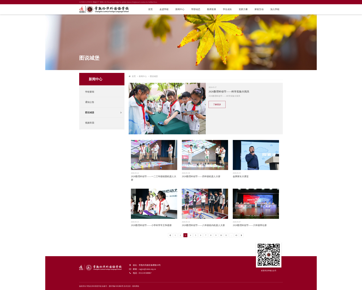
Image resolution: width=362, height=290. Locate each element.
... (231, 235)
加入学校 (274, 9)
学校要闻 (89, 92)
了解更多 (217, 104)
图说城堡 (89, 112)
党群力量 (243, 9)
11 (226, 235)
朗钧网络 (135, 286)
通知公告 (89, 102)
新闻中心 (179, 9)
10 (221, 235)
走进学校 (164, 9)
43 (236, 235)
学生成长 (227, 9)
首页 (150, 9)
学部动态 (195, 9)
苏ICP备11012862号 (116, 286)
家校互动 (259, 9)
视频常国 (89, 123)
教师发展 (211, 9)
